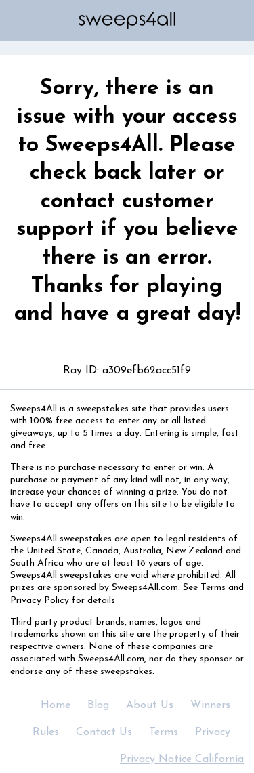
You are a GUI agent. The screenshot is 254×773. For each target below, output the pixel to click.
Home (55, 705)
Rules (46, 732)
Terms (163, 732)
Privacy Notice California (182, 759)
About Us (149, 705)
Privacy (212, 732)
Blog (98, 705)
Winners (210, 705)
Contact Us (104, 732)
